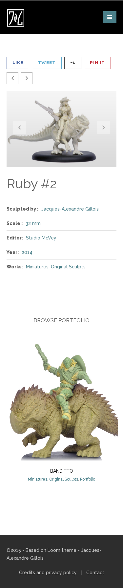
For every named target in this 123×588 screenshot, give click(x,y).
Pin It (97, 62)
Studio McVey (41, 237)
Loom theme (62, 550)
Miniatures (37, 266)
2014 (27, 252)
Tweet (47, 62)
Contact (95, 572)
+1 (72, 62)
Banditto (61, 471)
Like (17, 62)
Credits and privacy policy (48, 572)
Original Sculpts (68, 266)
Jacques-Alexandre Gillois (70, 209)
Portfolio (87, 479)
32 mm (33, 223)
